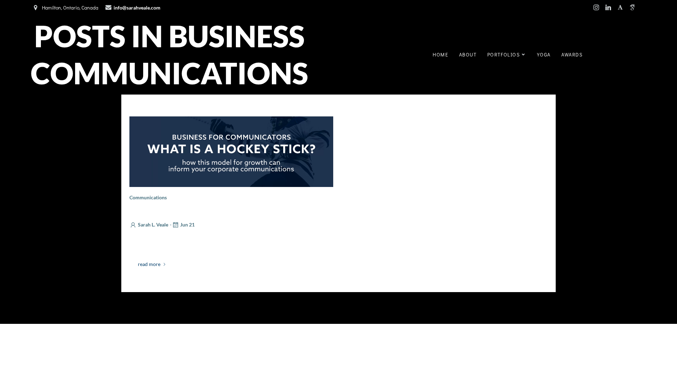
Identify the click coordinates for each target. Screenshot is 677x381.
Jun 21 (187, 225)
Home (440, 54)
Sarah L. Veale (153, 225)
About (468, 54)
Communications (148, 197)
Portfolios (503, 54)
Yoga (544, 54)
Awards (572, 54)
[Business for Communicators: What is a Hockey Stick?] (231, 151)
